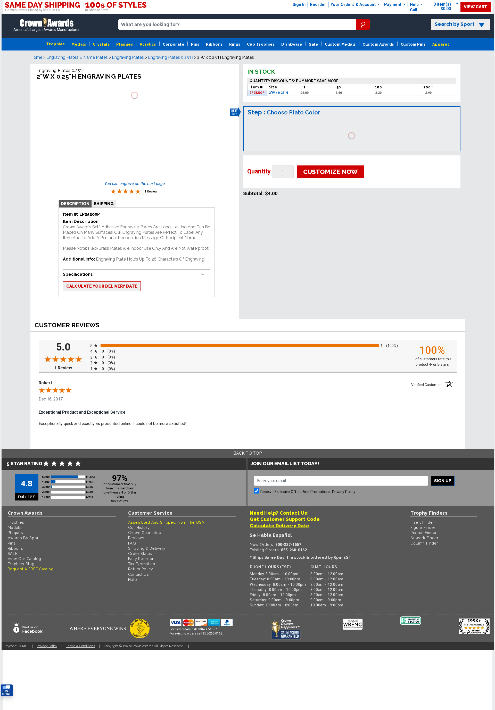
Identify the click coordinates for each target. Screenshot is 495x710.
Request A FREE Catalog (31, 569)
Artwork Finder (424, 538)
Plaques (124, 44)
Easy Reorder (141, 558)
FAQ (132, 543)
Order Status (140, 553)
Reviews (136, 538)
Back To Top (247, 453)
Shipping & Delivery (147, 548)
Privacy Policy (343, 492)
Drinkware (291, 44)
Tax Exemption (141, 564)
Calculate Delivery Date (279, 525)
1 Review (71, 367)
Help (414, 4)
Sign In (299, 4)
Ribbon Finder (423, 532)
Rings (234, 44)
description (75, 203)
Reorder (318, 4)
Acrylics (148, 44)
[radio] (247, 345)
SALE (13, 553)
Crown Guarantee (144, 532)
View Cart (475, 6)
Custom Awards (378, 44)
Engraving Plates (128, 57)
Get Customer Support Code (285, 519)
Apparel (440, 44)
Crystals (101, 44)
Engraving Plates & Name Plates (77, 57)
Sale (313, 44)
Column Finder (424, 543)
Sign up (442, 480)
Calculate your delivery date (101, 286)
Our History (139, 527)
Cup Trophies (261, 44)
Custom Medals (340, 44)
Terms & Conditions (80, 646)
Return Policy (140, 569)
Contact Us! (294, 513)
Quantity (259, 171)
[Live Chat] (7, 690)
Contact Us (138, 574)
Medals (78, 44)
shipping (104, 203)
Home (36, 57)
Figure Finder (422, 527)
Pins (195, 44)
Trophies (55, 44)
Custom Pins (413, 44)
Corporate (173, 44)
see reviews (120, 501)
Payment (393, 4)
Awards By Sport (24, 538)
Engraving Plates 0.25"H (170, 57)
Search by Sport (454, 24)
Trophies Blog (21, 564)
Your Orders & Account (354, 4)
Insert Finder (422, 522)
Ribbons (214, 44)
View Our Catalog (24, 558)
